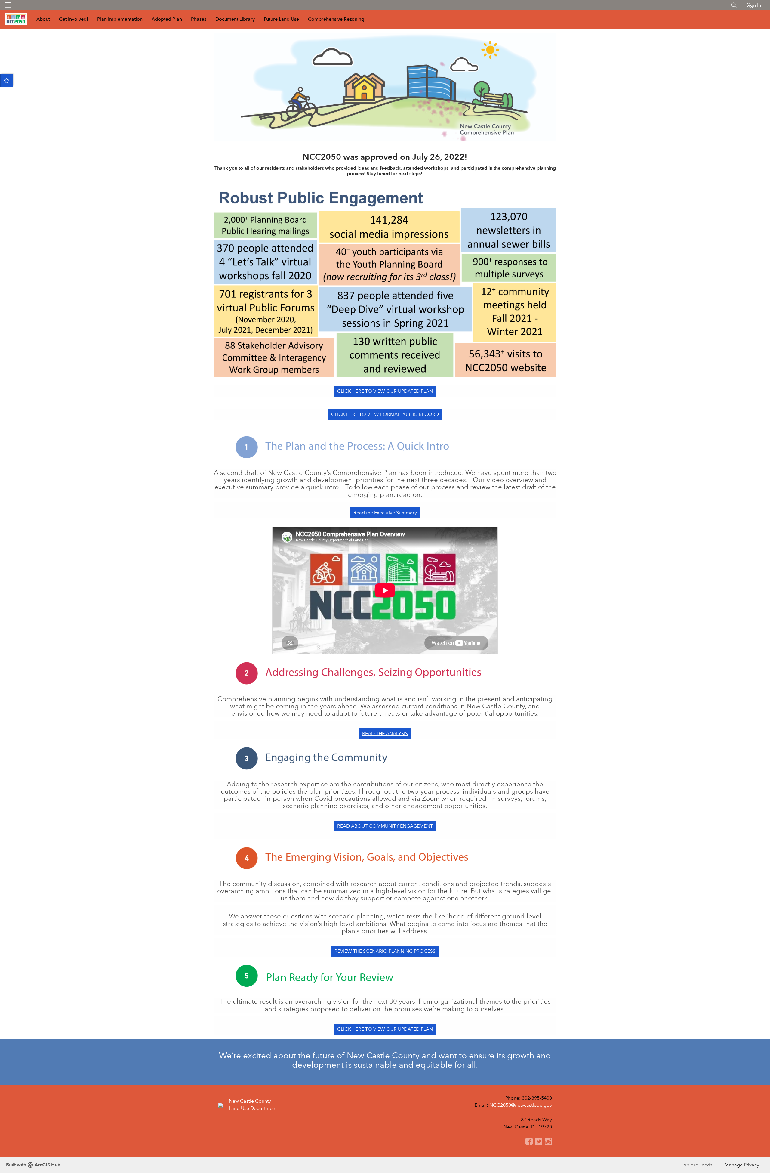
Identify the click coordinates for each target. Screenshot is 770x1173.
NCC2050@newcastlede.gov (520, 1105)
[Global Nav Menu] (8, 5)
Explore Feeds (696, 1165)
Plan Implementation (120, 19)
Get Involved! (73, 19)
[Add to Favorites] (6, 80)
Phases (198, 19)
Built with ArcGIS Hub (33, 1165)
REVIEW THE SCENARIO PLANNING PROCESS (385, 951)
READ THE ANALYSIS (385, 733)
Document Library (235, 19)
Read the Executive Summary (385, 512)
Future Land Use (281, 19)
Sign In (753, 5)
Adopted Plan (167, 19)
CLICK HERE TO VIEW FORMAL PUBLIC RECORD (385, 414)
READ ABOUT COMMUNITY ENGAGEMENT (385, 826)
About (43, 19)
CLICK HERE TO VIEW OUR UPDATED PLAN (385, 391)
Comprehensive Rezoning (336, 19)
